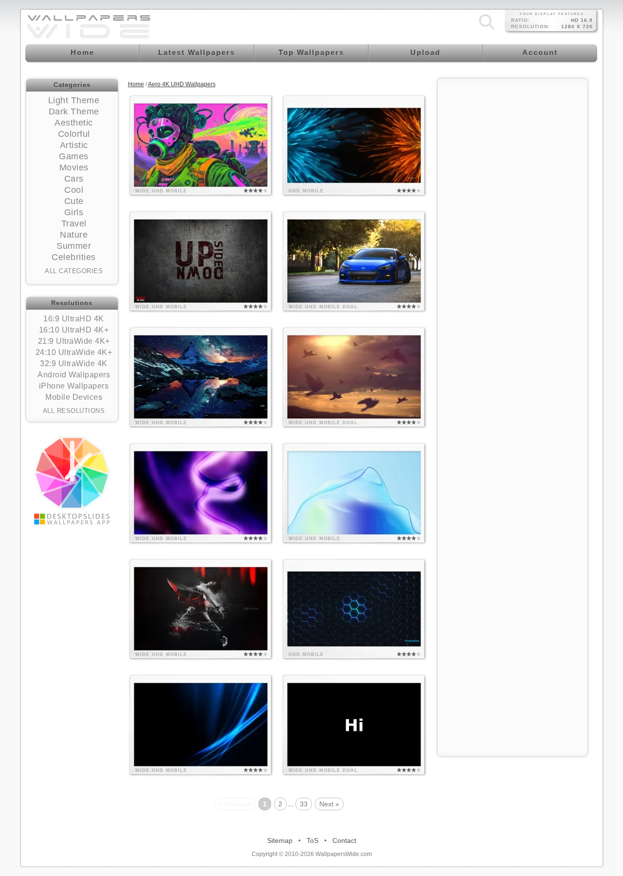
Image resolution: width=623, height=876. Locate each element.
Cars (74, 179)
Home (136, 84)
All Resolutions (74, 410)
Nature (74, 235)
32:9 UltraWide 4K (74, 363)
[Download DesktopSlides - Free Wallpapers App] (72, 480)
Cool (73, 190)
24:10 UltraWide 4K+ (74, 352)
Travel (74, 223)
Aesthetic (74, 123)
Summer (73, 246)
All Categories (74, 271)
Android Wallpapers (73, 375)
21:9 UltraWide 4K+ (74, 341)
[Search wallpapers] (486, 29)
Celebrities (74, 257)
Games (74, 156)
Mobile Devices (73, 397)
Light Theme (74, 100)
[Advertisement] (513, 230)
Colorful (74, 134)
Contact (344, 840)
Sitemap (280, 840)
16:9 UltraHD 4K (73, 319)
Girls (74, 212)
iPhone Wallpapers (74, 386)
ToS (312, 840)
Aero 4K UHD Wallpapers (182, 84)
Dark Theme (74, 111)
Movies (74, 167)
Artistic (74, 145)
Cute (74, 201)
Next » (329, 804)
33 (304, 804)
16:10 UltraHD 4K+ (74, 330)
